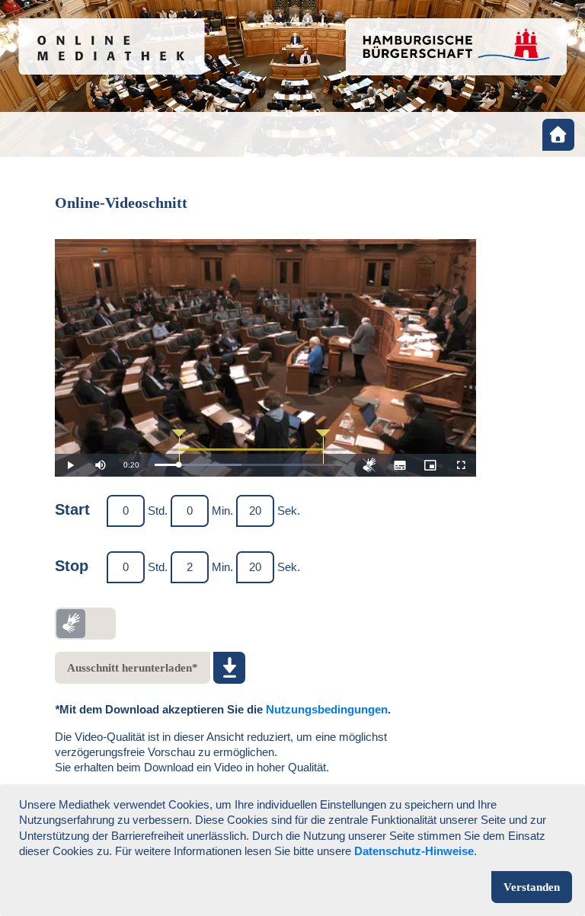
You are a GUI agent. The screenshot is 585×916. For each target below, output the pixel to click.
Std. (158, 510)
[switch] (85, 624)
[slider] (251, 465)
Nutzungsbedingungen (327, 709)
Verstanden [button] (531, 887)
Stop (71, 565)
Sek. (288, 510)
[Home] (558, 135)
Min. (222, 510)
